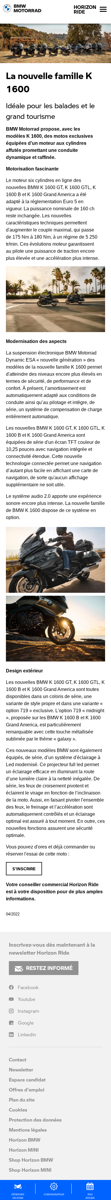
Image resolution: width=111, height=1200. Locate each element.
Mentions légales (28, 1129)
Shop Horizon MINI (30, 1169)
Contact (17, 1059)
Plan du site (22, 1099)
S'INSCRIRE (24, 868)
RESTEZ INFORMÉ (49, 968)
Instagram (28, 1010)
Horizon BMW (25, 1139)
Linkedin (27, 1034)
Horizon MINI (24, 1149)
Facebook (28, 987)
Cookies (18, 1109)
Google (26, 1022)
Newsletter (21, 1069)
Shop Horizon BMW (31, 1159)
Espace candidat (27, 1079)
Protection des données (35, 1119)
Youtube (26, 999)
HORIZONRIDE (85, 9)
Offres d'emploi (26, 1089)
